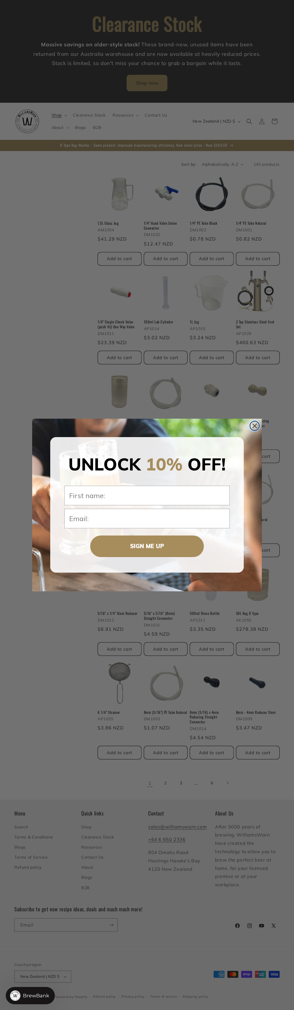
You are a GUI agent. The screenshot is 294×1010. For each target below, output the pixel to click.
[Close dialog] (255, 426)
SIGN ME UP (147, 546)
